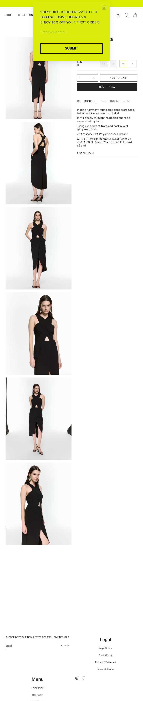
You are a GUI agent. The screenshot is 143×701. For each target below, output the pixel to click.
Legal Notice (105, 648)
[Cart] (135, 15)
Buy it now (107, 87)
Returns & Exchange (105, 662)
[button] (9, 15)
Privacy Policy (105, 655)
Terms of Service (105, 669)
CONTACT (37, 695)
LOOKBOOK (37, 688)
